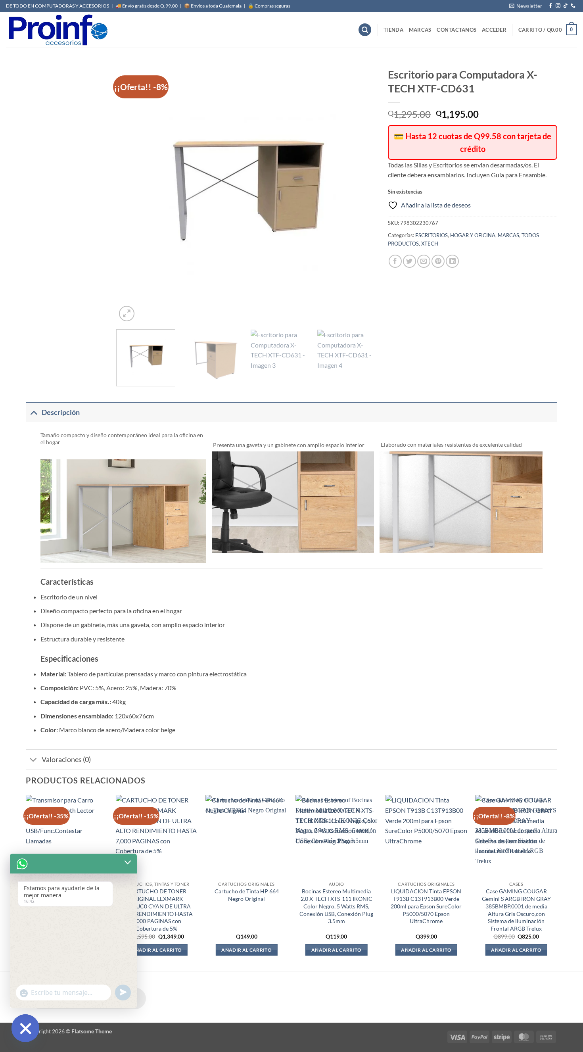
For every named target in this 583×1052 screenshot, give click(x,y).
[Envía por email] (423, 261)
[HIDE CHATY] (25, 1028)
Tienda (393, 30)
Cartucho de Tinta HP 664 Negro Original (247, 895)
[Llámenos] (573, 6)
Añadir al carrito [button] (156, 949)
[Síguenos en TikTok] (565, 6)
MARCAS (420, 30)
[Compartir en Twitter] (409, 261)
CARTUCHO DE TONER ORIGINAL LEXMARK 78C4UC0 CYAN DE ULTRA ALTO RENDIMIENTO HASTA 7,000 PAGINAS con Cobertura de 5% (157, 910)
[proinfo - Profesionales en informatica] (57, 30)
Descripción (61, 412)
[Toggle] (33, 412)
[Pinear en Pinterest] (438, 261)
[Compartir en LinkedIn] (452, 261)
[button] (525, 6)
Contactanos (456, 30)
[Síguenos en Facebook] (550, 6)
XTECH (429, 243)
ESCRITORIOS (431, 235)
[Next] (361, 193)
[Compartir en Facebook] (395, 261)
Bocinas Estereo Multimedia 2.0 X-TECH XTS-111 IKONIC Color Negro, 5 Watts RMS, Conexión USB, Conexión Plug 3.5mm (336, 906)
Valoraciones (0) (66, 759)
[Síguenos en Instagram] (558, 6)
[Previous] (132, 193)
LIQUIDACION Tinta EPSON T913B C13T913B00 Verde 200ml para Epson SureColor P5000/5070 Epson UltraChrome (426, 906)
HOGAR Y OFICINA (472, 235)
